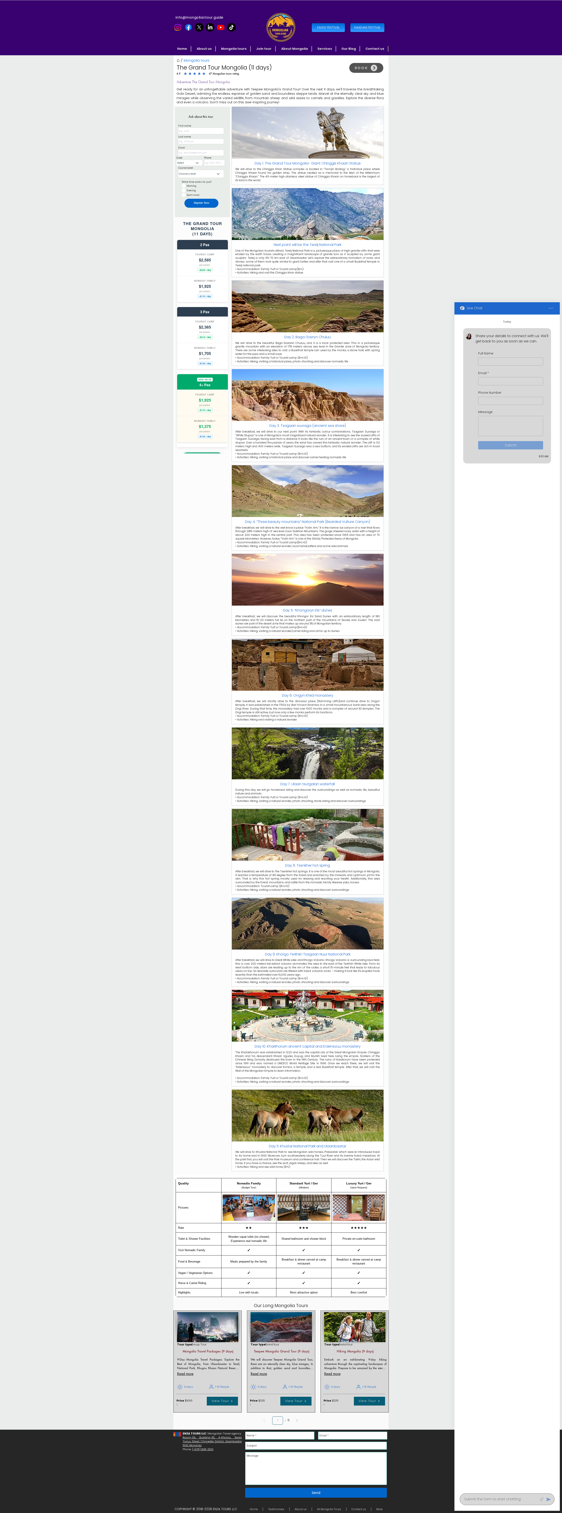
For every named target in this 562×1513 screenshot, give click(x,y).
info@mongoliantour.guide (199, 17)
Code (179, 158)
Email (181, 148)
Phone (207, 158)
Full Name (485, 353)
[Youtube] (220, 27)
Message (485, 412)
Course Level (185, 168)
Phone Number (489, 393)
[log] (507, 903)
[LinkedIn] (210, 27)
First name (184, 126)
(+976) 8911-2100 (202, 1449)
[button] (234, 49)
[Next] (297, 1420)
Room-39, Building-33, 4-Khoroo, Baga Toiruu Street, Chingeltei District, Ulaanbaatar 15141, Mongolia (212, 1441)
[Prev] (264, 1420)
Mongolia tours (196, 60)
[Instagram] (177, 27)
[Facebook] (188, 27)
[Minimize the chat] (550, 308)
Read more (185, 1374)
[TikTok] (231, 27)
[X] (199, 27)
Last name (184, 137)
